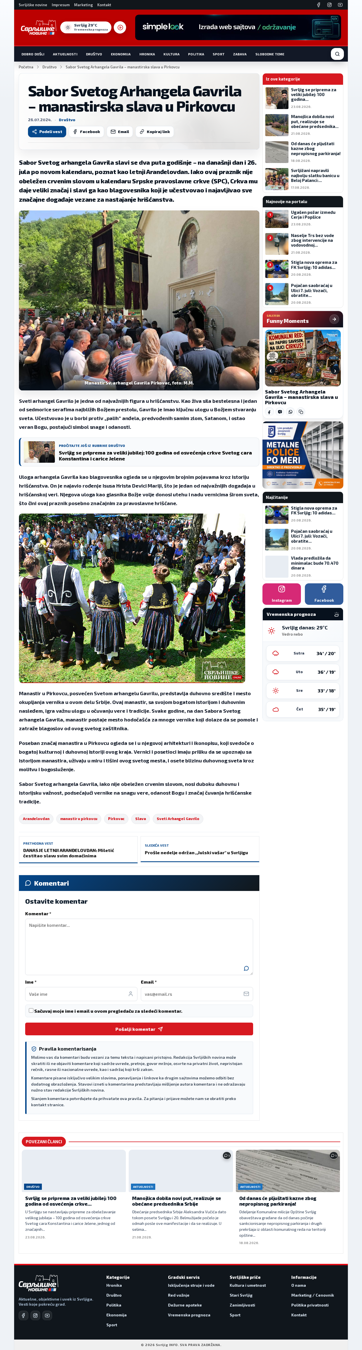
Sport (219, 54)
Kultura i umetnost (248, 1285)
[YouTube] (340, 5)
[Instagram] (329, 5)
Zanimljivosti (242, 1305)
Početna (26, 67)
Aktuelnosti (65, 54)
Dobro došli (32, 54)
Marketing (83, 5)
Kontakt (104, 5)
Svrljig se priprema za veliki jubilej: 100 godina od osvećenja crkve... (70, 1200)
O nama (298, 1285)
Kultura (171, 54)
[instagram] (35, 1315)
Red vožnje (178, 1295)
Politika (196, 54)
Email (123, 131)
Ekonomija (121, 54)
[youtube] (47, 1315)
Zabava (240, 54)
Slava (140, 818)
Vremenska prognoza (189, 1314)
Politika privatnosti (310, 1305)
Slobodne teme (270, 54)
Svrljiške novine (33, 5)
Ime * (30, 981)
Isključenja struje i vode (191, 1285)
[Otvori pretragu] (337, 54)
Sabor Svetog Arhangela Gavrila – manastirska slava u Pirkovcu (301, 397)
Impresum (61, 5)
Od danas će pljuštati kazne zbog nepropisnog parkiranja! (277, 1200)
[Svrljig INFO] (38, 27)
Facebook (90, 131)
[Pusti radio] (120, 27)
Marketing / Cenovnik (312, 1295)
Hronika (147, 54)
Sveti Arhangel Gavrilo (178, 818)
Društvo (94, 54)
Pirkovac (116, 818)
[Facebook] (319, 5)
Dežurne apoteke (185, 1305)
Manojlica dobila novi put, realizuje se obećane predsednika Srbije (176, 1200)
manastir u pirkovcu (79, 818)
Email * (149, 981)
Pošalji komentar (135, 1029)
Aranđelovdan (36, 818)
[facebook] (23, 1315)
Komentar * (38, 913)
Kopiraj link (158, 131)
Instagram (282, 600)
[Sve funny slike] (334, 319)
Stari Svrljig (241, 1295)
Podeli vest (50, 131)
